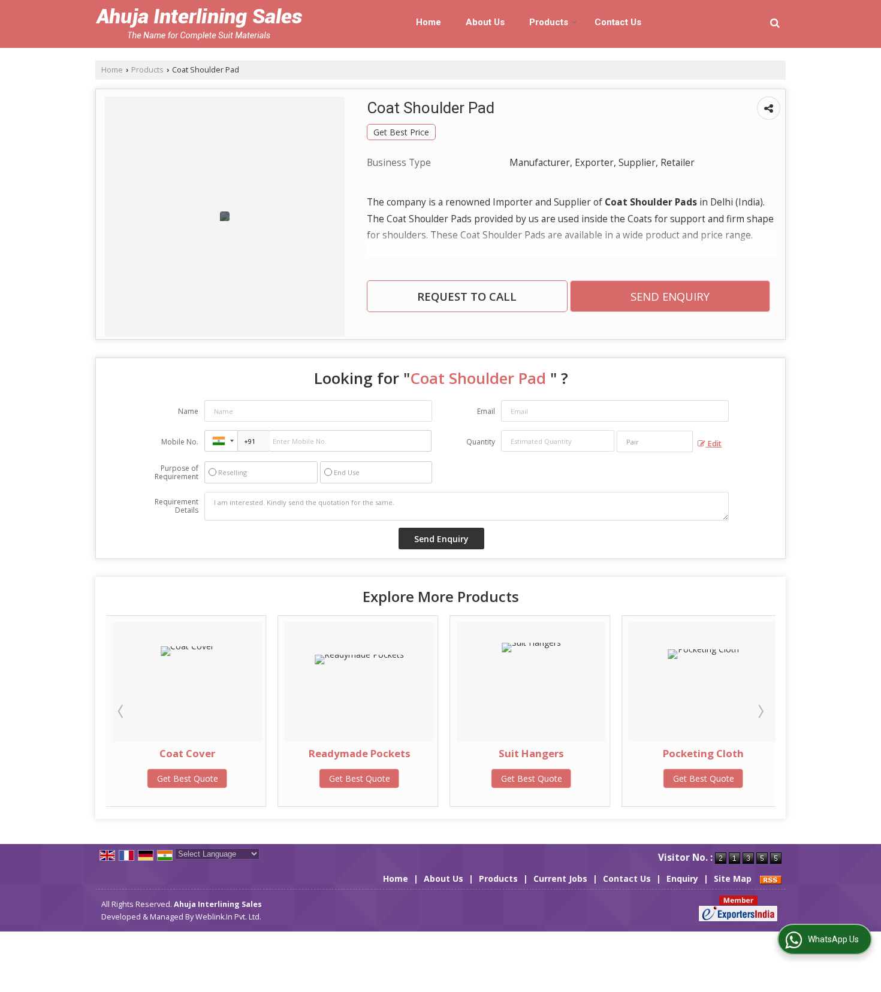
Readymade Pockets (360, 753)
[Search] (775, 22)
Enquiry (682, 878)
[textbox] (655, 441)
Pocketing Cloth (703, 753)
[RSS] (771, 878)
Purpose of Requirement (176, 472)
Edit (713, 443)
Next (760, 711)
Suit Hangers (531, 753)
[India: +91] (221, 441)
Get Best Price (401, 132)
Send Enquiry (670, 296)
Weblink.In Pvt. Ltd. (228, 917)
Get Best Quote (187, 778)
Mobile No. (179, 442)
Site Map (733, 878)
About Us (485, 22)
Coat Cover (187, 753)
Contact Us (618, 22)
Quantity (480, 442)
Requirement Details (176, 506)
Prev (121, 711)
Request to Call (467, 296)
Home (428, 22)
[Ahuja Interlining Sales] (198, 24)
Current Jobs (560, 878)
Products (548, 22)
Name (188, 411)
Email (486, 411)
